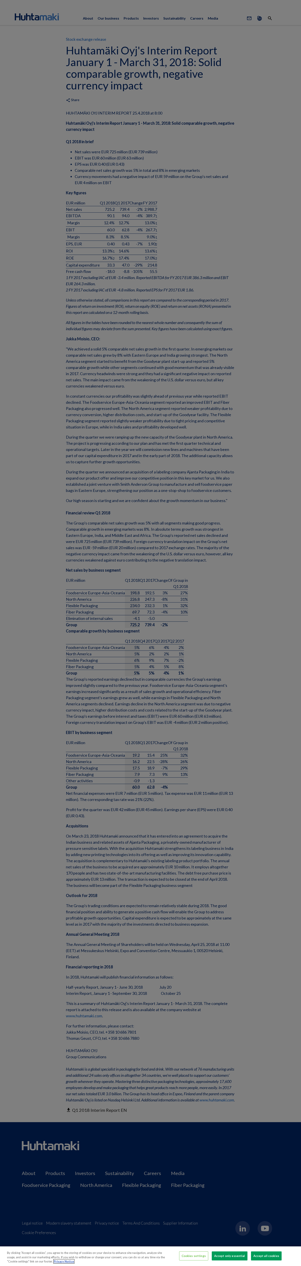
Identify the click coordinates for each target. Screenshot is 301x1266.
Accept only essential (229, 1255)
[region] (150, 1256)
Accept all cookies (266, 1255)
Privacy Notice (64, 1261)
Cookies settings (194, 1255)
